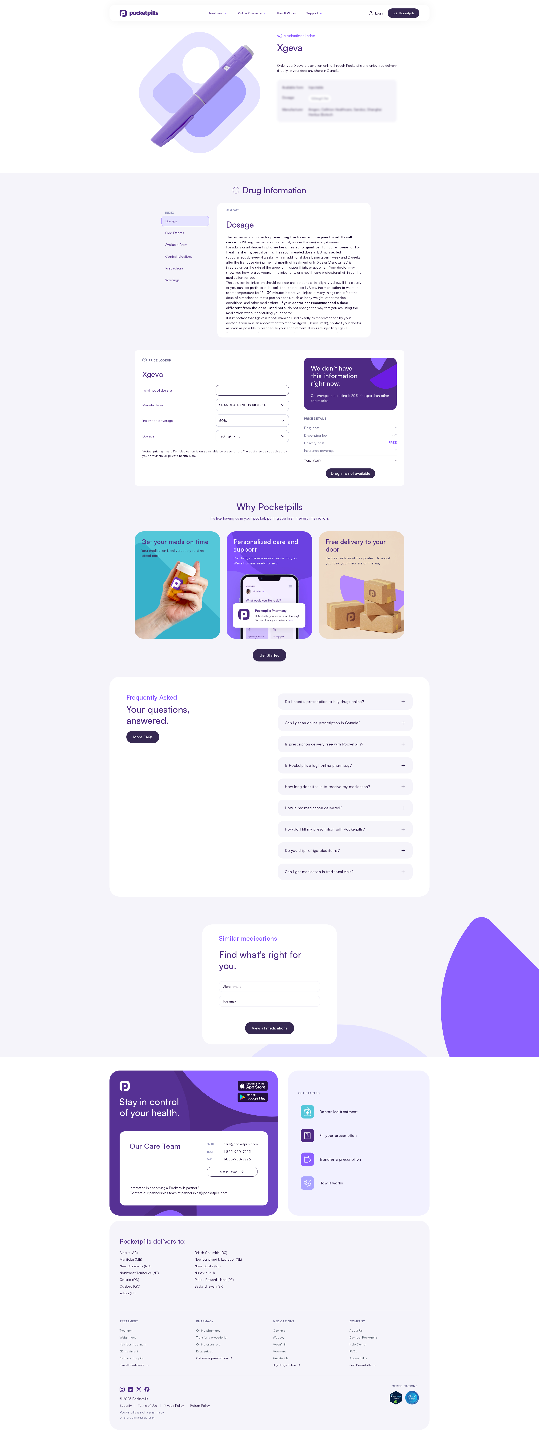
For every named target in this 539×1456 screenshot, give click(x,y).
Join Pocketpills (403, 13)
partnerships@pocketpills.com (204, 1193)
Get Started (269, 655)
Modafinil (279, 1344)
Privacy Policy (173, 1405)
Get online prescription (212, 1358)
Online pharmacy (208, 1330)
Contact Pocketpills (364, 1337)
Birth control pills (132, 1358)
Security (126, 1405)
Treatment (216, 13)
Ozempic (279, 1330)
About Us (356, 1330)
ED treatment (129, 1351)
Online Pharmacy (250, 13)
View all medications (269, 1028)
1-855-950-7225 (237, 1151)
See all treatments (132, 1365)
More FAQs (143, 737)
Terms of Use (147, 1405)
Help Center (358, 1344)
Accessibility (358, 1358)
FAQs (353, 1351)
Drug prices (204, 1351)
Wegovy (278, 1337)
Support (312, 13)
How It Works (286, 13)
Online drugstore (208, 1344)
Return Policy (200, 1405)
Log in (379, 13)
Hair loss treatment (133, 1344)
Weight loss (128, 1337)
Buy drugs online (284, 1365)
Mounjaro (279, 1351)
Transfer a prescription (212, 1337)
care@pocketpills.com (241, 1144)
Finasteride (280, 1358)
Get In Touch (228, 1171)
